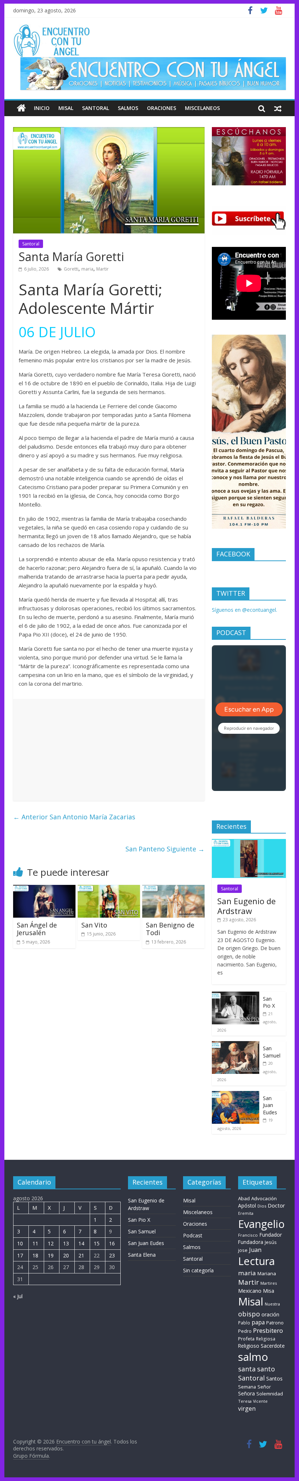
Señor (264, 1387)
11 (35, 1243)
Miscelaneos (202, 108)
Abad (244, 1198)
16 (112, 1243)
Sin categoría (198, 1270)
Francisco (248, 1235)
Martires (268, 1283)
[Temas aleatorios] (278, 108)
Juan (255, 1250)
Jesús (271, 1242)
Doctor (276, 1205)
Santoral (95, 108)
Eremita (245, 1213)
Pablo (244, 1323)
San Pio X (269, 1002)
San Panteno (165, 848)
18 (35, 1255)
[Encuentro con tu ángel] (21, 108)
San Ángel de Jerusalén (37, 929)
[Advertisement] (109, 750)
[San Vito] (109, 889)
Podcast (192, 1235)
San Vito (94, 925)
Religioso (248, 1346)
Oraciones (161, 108)
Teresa (245, 1401)
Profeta (246, 1338)
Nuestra (272, 1304)
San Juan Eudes (270, 1105)
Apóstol (247, 1205)
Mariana (266, 1273)
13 (66, 1243)
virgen (247, 1409)
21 (81, 1255)
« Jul (18, 1296)
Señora (246, 1393)
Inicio (42, 108)
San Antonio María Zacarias (74, 816)
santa (247, 1368)
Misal (65, 108)
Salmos (128, 108)
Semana (247, 1386)
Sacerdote (273, 1345)
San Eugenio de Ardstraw (246, 905)
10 (20, 1243)
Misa (268, 1290)
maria (87, 269)
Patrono (275, 1322)
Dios (261, 1206)
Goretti (71, 269)
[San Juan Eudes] (235, 1094)
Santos (274, 1378)
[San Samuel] (235, 1044)
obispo (249, 1313)
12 (51, 1243)
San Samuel (271, 1052)
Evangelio (261, 1224)
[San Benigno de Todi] (173, 889)
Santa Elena (142, 1254)
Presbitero (268, 1330)
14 (81, 1243)
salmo (253, 1357)
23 (112, 1255)
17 (20, 1255)
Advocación (264, 1198)
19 (51, 1255)
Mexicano (249, 1290)
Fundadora (250, 1242)
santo (266, 1368)
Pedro (245, 1331)
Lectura (256, 1261)
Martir (102, 269)
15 (97, 1243)
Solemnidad (269, 1393)
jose (243, 1250)
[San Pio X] (235, 995)
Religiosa (265, 1339)
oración (270, 1314)
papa (258, 1322)
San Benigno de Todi (170, 929)
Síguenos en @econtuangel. (244, 609)
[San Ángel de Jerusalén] (44, 889)
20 (66, 1255)
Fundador (270, 1234)
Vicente (260, 1401)
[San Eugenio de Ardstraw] (249, 842)
